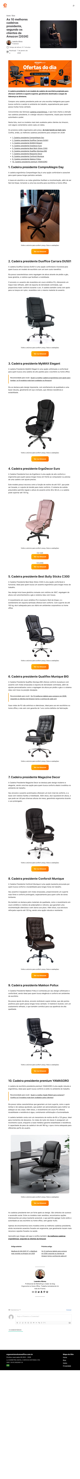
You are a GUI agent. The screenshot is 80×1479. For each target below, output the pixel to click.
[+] (44, 1322)
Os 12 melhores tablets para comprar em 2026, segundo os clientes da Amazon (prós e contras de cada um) (54, 1253)
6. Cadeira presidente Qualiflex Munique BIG (29, 151)
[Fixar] (25, 1323)
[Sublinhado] (22, 1323)
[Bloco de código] (36, 1323)
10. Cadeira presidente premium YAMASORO (29, 162)
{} (41, 1322)
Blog (13, 15)
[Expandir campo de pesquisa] (73, 5)
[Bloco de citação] (33, 1323)
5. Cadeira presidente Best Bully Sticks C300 (29, 148)
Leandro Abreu (17, 41)
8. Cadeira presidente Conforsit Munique (28, 156)
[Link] (39, 1323)
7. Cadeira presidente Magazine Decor (27, 154)
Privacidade (67, 1366)
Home (8, 15)
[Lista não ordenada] (31, 1323)
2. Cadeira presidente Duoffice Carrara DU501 (30, 140)
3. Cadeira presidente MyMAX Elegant (27, 143)
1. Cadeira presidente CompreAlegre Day (28, 138)
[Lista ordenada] (28, 1323)
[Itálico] (20, 1323)
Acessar (68, 1310)
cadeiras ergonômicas (38, 112)
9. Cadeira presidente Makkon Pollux (26, 159)
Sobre (65, 1363)
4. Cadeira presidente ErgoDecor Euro (27, 146)
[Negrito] (17, 1323)
